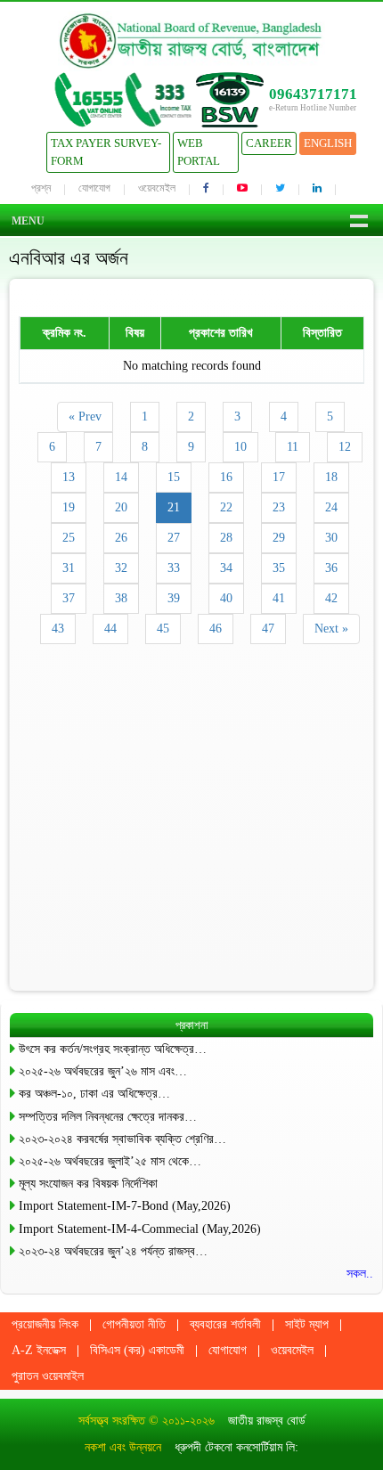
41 (279, 598)
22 (226, 507)
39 (173, 598)
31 (68, 568)
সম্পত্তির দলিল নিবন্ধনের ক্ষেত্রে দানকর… (108, 1116)
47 (268, 628)
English (328, 143)
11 (292, 446)
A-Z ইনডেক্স (39, 1350)
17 (279, 477)
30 (331, 537)
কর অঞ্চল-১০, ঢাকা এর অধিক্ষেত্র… (94, 1093)
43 (58, 628)
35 (279, 568)
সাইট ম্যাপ (307, 1324)
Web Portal (198, 151)
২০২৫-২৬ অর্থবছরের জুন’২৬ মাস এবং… (103, 1071)
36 (331, 568)
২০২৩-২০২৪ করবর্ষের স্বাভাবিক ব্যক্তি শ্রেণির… (122, 1139)
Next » (331, 628)
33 (173, 568)
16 (226, 477)
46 (215, 628)
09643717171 (313, 94)
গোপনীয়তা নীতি (134, 1324)
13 (68, 477)
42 (331, 598)
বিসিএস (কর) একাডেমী (137, 1350)
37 (68, 598)
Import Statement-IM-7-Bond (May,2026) (125, 1206)
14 (121, 477)
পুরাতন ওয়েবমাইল (48, 1376)
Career (269, 143)
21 (173, 507)
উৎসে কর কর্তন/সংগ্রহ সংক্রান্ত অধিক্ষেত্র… (113, 1049)
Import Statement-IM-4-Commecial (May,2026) (140, 1229)
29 (279, 537)
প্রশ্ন (41, 188)
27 (173, 537)
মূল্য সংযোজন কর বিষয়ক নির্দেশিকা (88, 1183)
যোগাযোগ (94, 188)
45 (163, 628)
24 (331, 507)
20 (121, 507)
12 (344, 446)
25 (68, 537)
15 (173, 477)
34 (226, 568)
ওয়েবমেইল (156, 188)
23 (279, 507)
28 (226, 537)
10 (240, 446)
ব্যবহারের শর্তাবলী (225, 1324)
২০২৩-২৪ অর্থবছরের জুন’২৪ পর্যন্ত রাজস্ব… (113, 1251)
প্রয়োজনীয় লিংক (45, 1324)
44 (110, 628)
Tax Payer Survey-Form (106, 151)
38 (121, 598)
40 (226, 598)
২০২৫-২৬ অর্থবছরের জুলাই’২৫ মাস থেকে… (110, 1161)
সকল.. (359, 1273)
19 (68, 507)
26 (121, 537)
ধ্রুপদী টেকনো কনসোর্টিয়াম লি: (236, 1447)
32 (121, 568)
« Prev (85, 416)
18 (331, 477)
